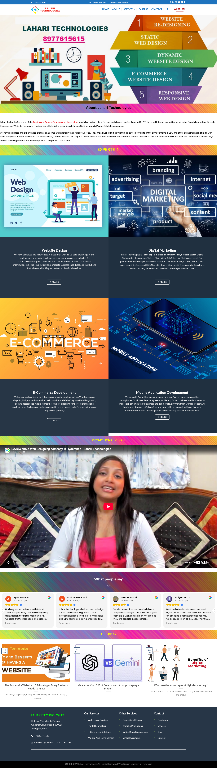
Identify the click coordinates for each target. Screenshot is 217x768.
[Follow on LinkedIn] (182, 2)
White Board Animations (135, 731)
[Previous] (8, 59)
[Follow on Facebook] (170, 2)
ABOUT (116, 9)
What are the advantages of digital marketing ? (181, 685)
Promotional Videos (132, 720)
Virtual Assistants (132, 737)
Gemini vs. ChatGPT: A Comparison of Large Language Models (108, 687)
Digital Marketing (97, 725)
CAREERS (143, 9)
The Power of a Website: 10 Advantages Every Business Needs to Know (36, 687)
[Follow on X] (176, 2)
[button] (214, 610)
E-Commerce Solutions (99, 731)
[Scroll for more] (108, 585)
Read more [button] (10, 623)
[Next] (209, 59)
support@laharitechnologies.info (108, 2)
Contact (161, 738)
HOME (105, 9)
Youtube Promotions (133, 726)
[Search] (167, 9)
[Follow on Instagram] (173, 2)
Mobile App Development (101, 737)
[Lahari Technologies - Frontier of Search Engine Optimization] (46, 9)
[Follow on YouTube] (184, 2)
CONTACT (156, 9)
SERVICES (128, 9)
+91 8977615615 (38, 2)
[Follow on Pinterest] (179, 2)
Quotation (163, 720)
